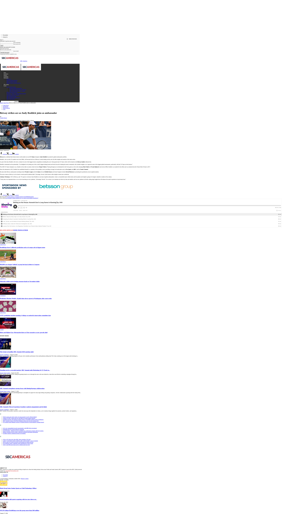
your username (17, 42)
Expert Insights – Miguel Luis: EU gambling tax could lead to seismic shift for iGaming (23, 430)
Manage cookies (24, 478)
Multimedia (6, 77)
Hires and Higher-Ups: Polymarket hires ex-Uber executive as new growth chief (23, 332)
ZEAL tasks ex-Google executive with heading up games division (18, 442)
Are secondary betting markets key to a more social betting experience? (21, 198)
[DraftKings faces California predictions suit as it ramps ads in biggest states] (8, 243)
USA (4, 109)
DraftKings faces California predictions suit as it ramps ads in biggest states (22, 247)
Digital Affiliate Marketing (16, 88)
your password (17, 44)
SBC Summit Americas (12, 92)
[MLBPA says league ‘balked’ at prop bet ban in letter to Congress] (8, 260)
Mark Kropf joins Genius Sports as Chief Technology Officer (18, 488)
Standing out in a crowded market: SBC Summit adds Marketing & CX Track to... (25, 370)
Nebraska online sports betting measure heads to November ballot (20, 281)
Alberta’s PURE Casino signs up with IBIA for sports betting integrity (19, 418)
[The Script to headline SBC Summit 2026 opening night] (5, 349)
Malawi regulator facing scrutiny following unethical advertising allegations (20, 432)
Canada (2, 329)
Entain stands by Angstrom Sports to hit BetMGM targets (20, 196)
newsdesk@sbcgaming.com (12, 470)
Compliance (3, 295)
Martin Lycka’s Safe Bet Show (14, 83)
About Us (5, 37)
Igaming (5, 75)
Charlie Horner (3, 118)
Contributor (6, 354)
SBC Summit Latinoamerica (13, 97)
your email (16, 51)
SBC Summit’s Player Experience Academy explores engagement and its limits (23, 407)
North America (6, 108)
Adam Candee (6, 373)
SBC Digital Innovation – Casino (17, 91)
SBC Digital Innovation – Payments (18, 89)
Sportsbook (6, 73)
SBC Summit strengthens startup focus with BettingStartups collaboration (22, 388)
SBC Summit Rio (11, 99)
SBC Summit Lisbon (11, 96)
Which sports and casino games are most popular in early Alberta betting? (20, 417)
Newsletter (5, 35)
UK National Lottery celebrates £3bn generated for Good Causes (18, 443)
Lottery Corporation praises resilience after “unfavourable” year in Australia (20, 440)
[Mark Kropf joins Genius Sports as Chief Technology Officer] (3, 485)
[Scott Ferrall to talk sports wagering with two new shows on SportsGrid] (3, 496)
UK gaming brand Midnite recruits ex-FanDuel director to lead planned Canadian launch (23, 422)
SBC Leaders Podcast (12, 81)
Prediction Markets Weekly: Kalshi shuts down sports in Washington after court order (26, 298)
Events (5, 85)
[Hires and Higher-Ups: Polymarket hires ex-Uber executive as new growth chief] (8, 328)
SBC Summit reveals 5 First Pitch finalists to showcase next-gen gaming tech (21, 421)
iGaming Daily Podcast (12, 80)
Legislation (6, 76)
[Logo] (11, 70)
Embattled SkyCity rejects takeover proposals (13, 429)
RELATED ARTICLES (6, 230)
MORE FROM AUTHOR (20, 230)
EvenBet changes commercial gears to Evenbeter (14, 433)
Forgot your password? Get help (7, 47)
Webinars (9, 79)
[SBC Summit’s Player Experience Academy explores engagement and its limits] (5, 404)
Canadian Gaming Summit (13, 95)
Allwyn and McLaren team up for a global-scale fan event (16, 444)
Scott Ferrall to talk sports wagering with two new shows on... (18, 499)
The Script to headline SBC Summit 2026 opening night (17, 352)
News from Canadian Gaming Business (18, 414)
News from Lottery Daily (13, 436)
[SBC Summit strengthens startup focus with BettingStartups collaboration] (5, 385)
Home (5, 72)
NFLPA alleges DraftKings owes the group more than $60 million (19, 510)
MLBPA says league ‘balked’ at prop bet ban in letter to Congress (19, 264)
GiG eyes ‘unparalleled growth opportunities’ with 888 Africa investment (20, 428)
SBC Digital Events (11, 87)
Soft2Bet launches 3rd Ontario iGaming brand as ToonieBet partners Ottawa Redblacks (23, 419)
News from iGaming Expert (14, 425)
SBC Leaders (6, 84)
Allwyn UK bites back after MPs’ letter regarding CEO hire (17, 439)
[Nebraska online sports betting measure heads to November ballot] (8, 277)
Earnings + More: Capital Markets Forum (16, 93)
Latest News (6, 103)
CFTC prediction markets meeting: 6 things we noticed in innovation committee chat (25, 315)
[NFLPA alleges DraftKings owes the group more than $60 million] (3, 507)
